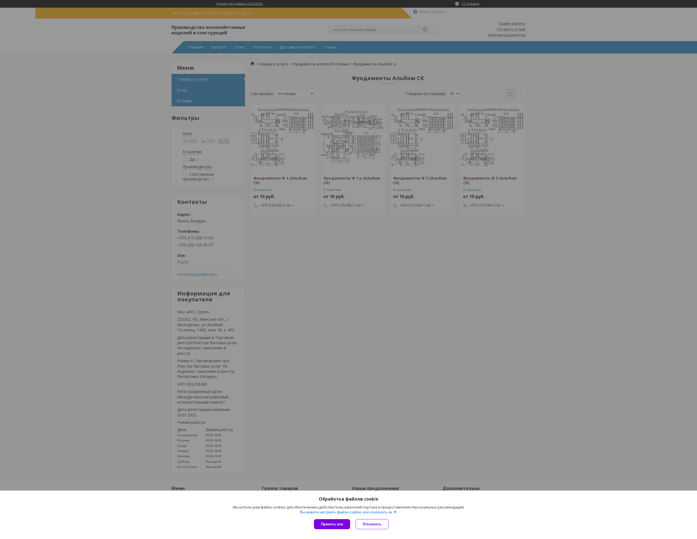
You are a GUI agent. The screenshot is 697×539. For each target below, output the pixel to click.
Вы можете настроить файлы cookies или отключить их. (346, 512)
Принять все (332, 524)
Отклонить (372, 524)
